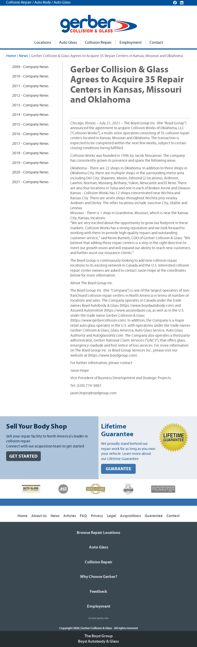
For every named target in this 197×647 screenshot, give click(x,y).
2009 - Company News (30, 67)
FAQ (83, 516)
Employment (131, 42)
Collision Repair (98, 42)
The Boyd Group (98, 636)
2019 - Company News (30, 163)
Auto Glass (68, 42)
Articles (69, 516)
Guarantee (154, 516)
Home (11, 56)
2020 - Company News (30, 172)
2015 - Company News (30, 124)
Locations (42, 42)
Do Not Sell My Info (98, 618)
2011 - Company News (30, 86)
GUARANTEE (118, 468)
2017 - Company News (30, 144)
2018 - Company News (30, 153)
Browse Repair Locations (98, 532)
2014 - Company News (30, 115)
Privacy (97, 516)
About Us (39, 516)
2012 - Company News (30, 95)
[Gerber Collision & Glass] (98, 24)
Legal (111, 516)
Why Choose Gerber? (98, 576)
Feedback (98, 591)
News (23, 56)
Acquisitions (130, 516)
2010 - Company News (30, 76)
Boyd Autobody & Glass (98, 641)
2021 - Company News (30, 182)
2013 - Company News (30, 105)
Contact (156, 42)
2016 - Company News (30, 134)
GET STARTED (23, 456)
